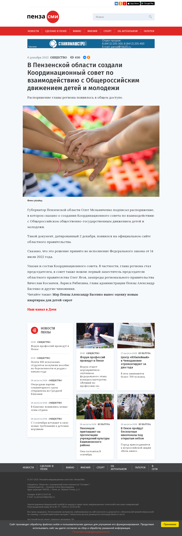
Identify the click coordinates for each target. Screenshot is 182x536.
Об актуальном (128, 31)
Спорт (107, 31)
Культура (144, 353)
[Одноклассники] (88, 57)
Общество (58, 57)
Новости (33, 31)
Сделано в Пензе (56, 31)
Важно (77, 31)
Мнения (92, 31)
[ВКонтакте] (84, 57)
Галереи (149, 31)
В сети (155, 467)
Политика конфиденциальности (91, 531)
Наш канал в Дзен (41, 309)
